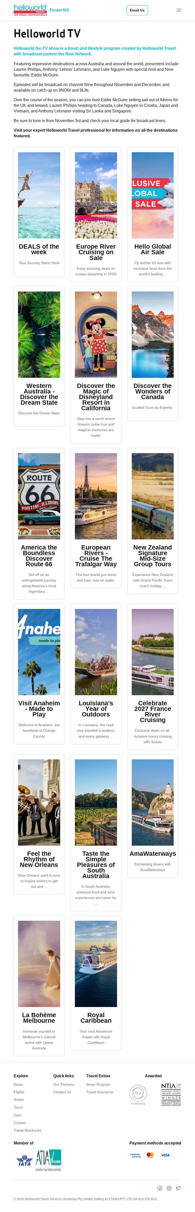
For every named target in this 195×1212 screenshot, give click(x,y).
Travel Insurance (99, 1092)
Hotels (19, 1100)
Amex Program (98, 1084)
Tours (18, 1107)
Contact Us (62, 1092)
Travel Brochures (27, 1130)
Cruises (20, 1123)
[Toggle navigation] (179, 10)
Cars (17, 1115)
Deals (18, 1084)
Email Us (137, 10)
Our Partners (63, 1084)
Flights (19, 1092)
